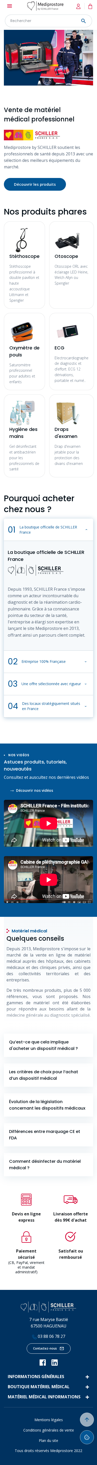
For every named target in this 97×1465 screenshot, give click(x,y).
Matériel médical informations (44, 1397)
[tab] (48, 1045)
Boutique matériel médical (39, 1387)
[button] (48, 530)
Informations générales (36, 1376)
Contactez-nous (45, 1348)
